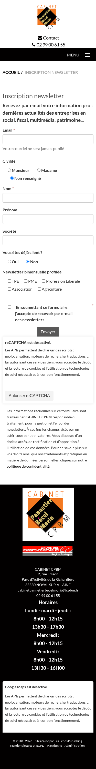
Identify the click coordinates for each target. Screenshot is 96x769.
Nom (7, 188)
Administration (75, 745)
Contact (51, 38)
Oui (15, 261)
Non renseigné (27, 178)
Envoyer (48, 331)
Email (7, 129)
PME (32, 281)
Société (9, 231)
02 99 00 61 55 (51, 44)
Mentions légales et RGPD (27, 745)
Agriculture (51, 289)
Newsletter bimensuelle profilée (32, 271)
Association (22, 289)
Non (34, 261)
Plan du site (54, 745)
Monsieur (20, 170)
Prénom (10, 209)
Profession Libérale (62, 281)
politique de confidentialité (28, 466)
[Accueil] (48, 17)
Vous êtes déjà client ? (22, 252)
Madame (49, 170)
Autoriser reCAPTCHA (29, 395)
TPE (15, 281)
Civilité (9, 161)
